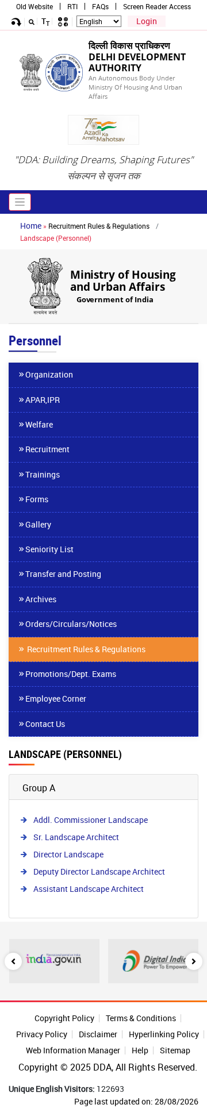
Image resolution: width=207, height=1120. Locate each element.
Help (140, 1050)
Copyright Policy (64, 1018)
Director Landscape (68, 854)
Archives (40, 599)
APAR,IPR (42, 399)
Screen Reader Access (157, 6)
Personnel (35, 340)
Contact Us (45, 723)
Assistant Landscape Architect (88, 888)
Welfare (39, 424)
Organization (49, 374)
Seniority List (49, 549)
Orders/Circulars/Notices (71, 623)
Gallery (38, 524)
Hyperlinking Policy (164, 1034)
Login (146, 21)
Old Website (34, 6)
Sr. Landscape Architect (76, 837)
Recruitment (47, 449)
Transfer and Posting (63, 573)
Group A (38, 788)
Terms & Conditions (141, 1018)
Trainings (42, 474)
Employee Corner (55, 698)
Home (30, 225)
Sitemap (175, 1050)
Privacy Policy (41, 1034)
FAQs (100, 6)
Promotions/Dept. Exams (70, 673)
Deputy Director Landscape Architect (99, 871)
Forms (36, 499)
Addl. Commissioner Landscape (90, 819)
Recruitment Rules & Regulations (99, 225)
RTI (72, 6)
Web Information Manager (73, 1050)
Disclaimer (98, 1034)
